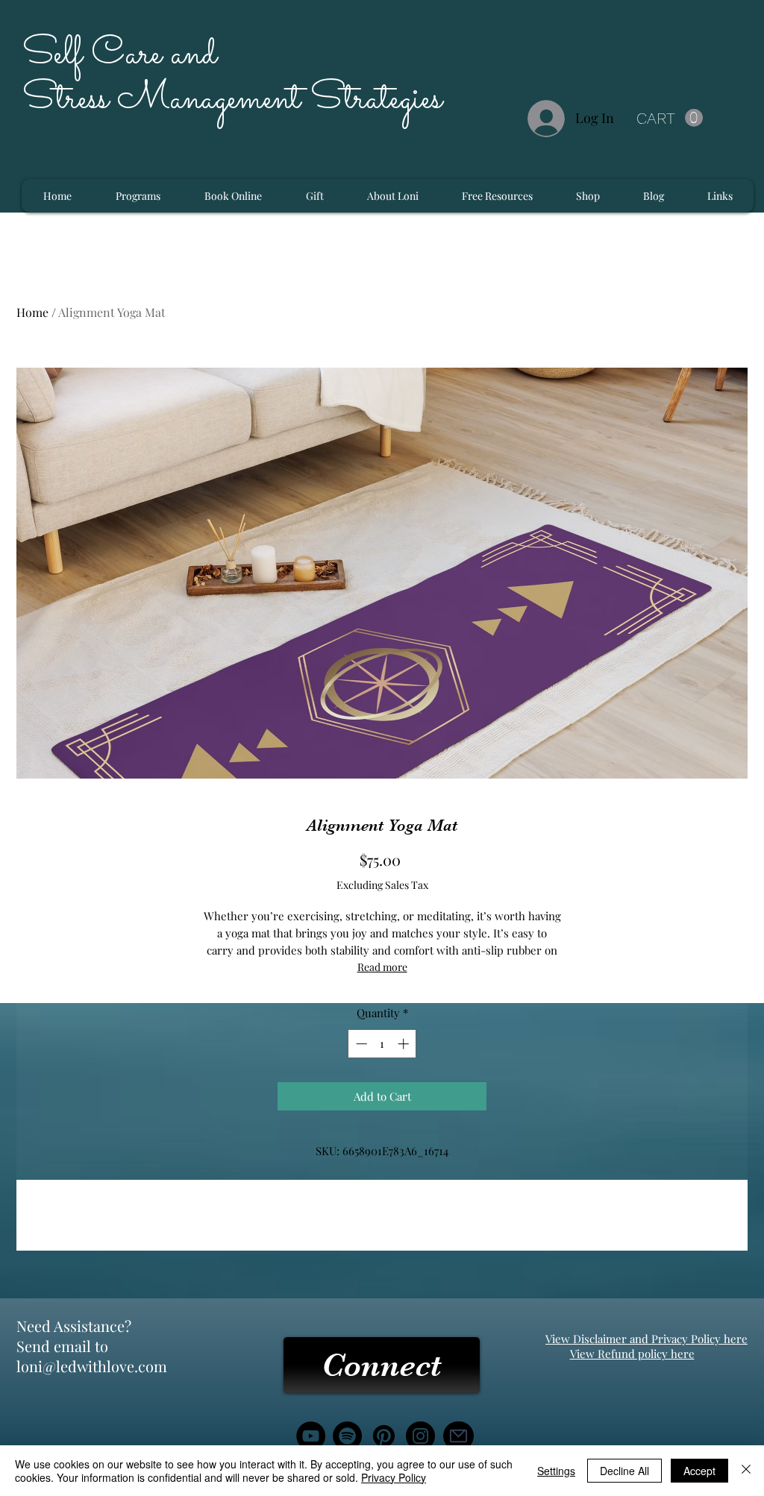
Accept (699, 1470)
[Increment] (405, 1043)
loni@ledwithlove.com (91, 1366)
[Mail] (458, 1436)
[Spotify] (347, 1436)
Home (32, 312)
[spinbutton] (382, 1043)
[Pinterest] (383, 1436)
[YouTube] (310, 1436)
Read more (382, 967)
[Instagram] (420, 1436)
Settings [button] (556, 1470)
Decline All (624, 1470)
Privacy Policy (393, 1477)
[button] (669, 118)
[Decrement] (360, 1043)
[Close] (746, 1470)
